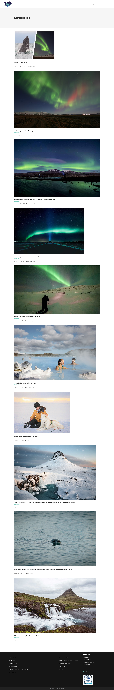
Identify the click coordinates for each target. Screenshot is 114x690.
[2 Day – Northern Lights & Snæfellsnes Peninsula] (55, 605)
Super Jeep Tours (13, 666)
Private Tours (12, 660)
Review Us (61, 669)
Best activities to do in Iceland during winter (27, 436)
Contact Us (62, 666)
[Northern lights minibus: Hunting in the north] (57, 99)
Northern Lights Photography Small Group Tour (27, 316)
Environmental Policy (64, 658)
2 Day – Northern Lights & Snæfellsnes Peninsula (28, 636)
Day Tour (11, 655)
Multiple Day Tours (13, 658)
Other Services (12, 672)
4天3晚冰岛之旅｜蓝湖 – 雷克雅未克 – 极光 (25, 383)
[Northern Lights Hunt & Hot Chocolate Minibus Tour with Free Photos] (49, 231)
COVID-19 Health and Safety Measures (68, 660)
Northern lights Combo (20, 62)
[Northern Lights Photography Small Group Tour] (57, 289)
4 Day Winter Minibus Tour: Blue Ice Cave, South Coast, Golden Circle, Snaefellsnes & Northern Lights (43, 569)
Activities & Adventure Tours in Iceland (18, 669)
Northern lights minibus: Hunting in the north (27, 131)
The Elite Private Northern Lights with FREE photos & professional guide (34, 199)
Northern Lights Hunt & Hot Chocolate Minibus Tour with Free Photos (33, 257)
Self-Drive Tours (13, 663)
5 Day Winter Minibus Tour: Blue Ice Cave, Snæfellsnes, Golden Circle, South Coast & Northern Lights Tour (44, 503)
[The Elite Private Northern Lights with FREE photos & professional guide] (57, 168)
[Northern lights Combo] (34, 44)
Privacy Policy (62, 655)
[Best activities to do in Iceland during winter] (42, 412)
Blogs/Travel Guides (39, 655)
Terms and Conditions (64, 663)
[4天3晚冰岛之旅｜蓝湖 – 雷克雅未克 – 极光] (55, 352)
